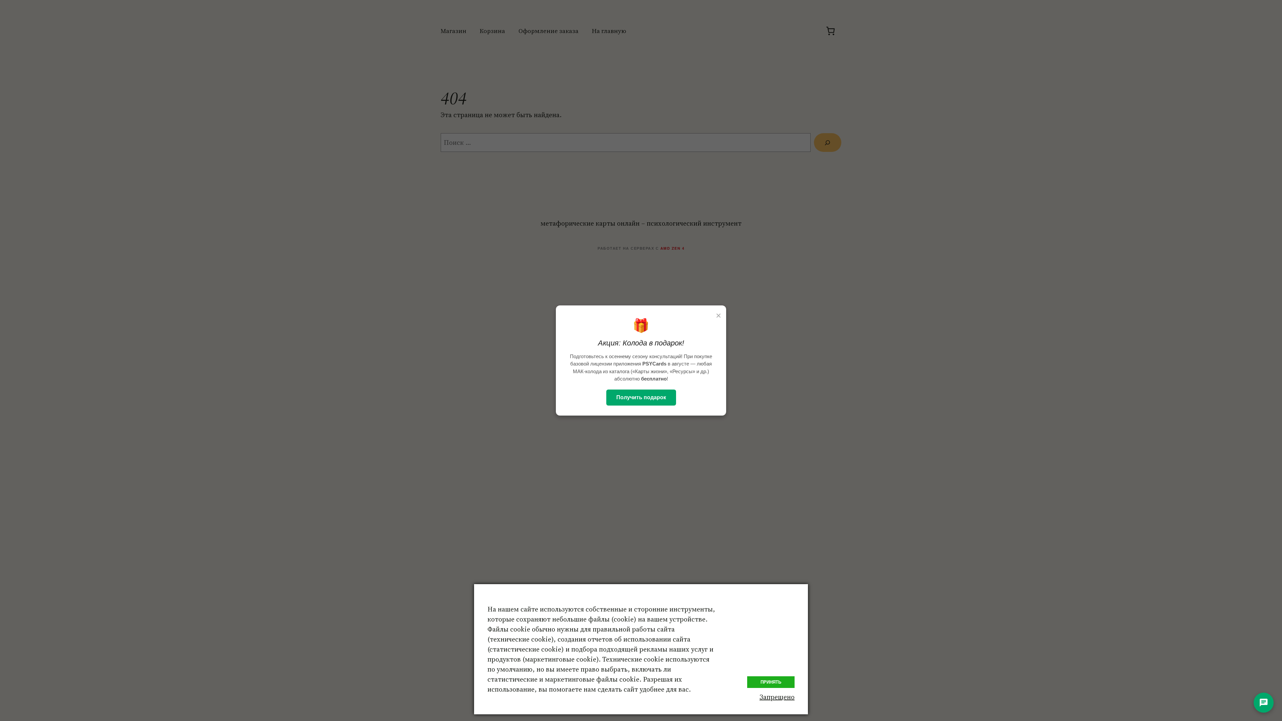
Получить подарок (641, 397)
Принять (771, 682)
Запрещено (777, 697)
